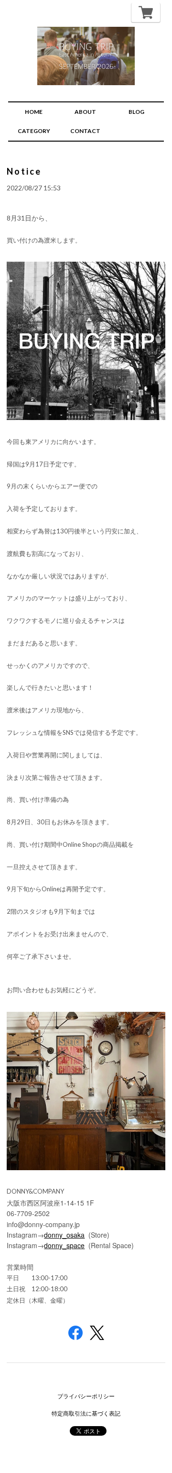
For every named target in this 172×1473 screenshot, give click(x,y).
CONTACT (85, 130)
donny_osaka (64, 1235)
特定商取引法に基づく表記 (86, 1413)
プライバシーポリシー (86, 1396)
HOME (34, 111)
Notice (24, 171)
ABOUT (85, 111)
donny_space (64, 1245)
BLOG (136, 111)
